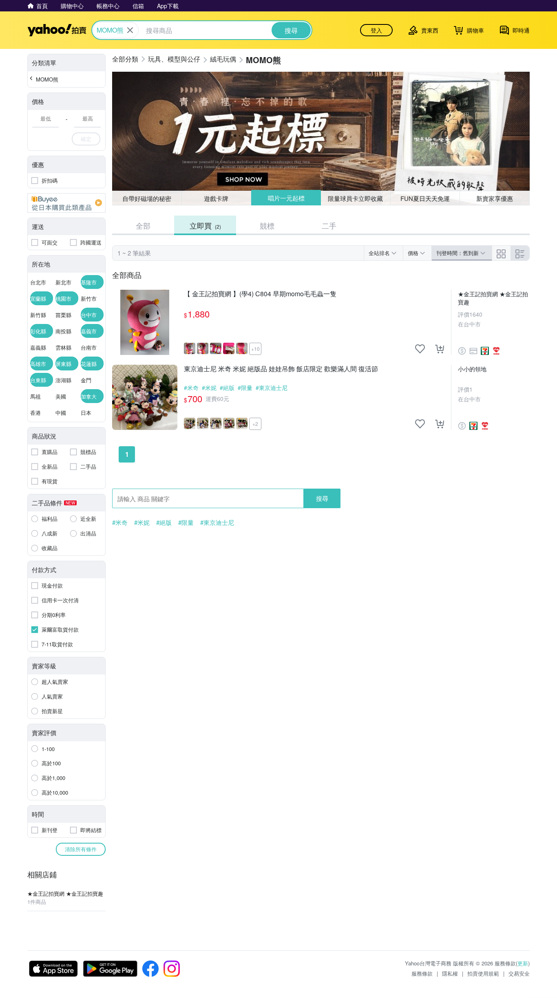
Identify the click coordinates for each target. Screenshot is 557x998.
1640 (475, 314)
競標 (267, 225)
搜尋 (322, 498)
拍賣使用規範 (483, 973)
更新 (522, 963)
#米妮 (209, 387)
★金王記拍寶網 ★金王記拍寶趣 (493, 298)
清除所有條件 (81, 849)
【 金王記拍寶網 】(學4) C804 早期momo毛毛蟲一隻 (260, 294)
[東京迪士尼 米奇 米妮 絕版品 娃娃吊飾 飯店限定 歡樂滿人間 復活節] (144, 397)
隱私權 (450, 973)
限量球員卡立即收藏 (355, 198)
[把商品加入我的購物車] (439, 349)
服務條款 (422, 973)
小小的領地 (472, 369)
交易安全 (519, 973)
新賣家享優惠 (494, 198)
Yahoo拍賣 (56, 30)
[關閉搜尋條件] (130, 30)
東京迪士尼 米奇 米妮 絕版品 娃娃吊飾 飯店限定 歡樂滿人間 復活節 (281, 369)
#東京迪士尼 (271, 387)
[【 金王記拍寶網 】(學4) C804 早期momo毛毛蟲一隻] (144, 322)
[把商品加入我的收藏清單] (420, 349)
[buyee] (66, 203)
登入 (376, 30)
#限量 (245, 387)
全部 (143, 225)
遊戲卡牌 (216, 198)
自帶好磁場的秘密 (146, 198)
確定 (86, 139)
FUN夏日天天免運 (425, 198)
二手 (329, 225)
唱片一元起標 (286, 198)
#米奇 (191, 387)
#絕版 (227, 387)
